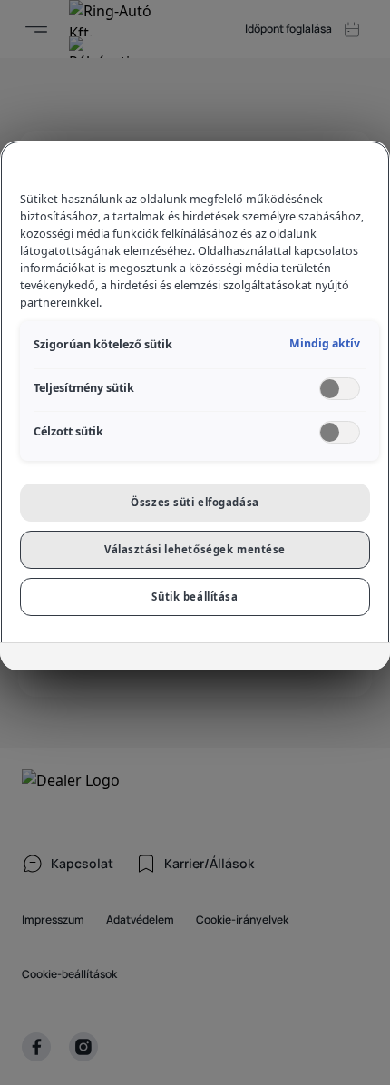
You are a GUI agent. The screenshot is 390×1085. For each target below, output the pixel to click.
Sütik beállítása (194, 596)
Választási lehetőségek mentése (195, 549)
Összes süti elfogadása (195, 502)
